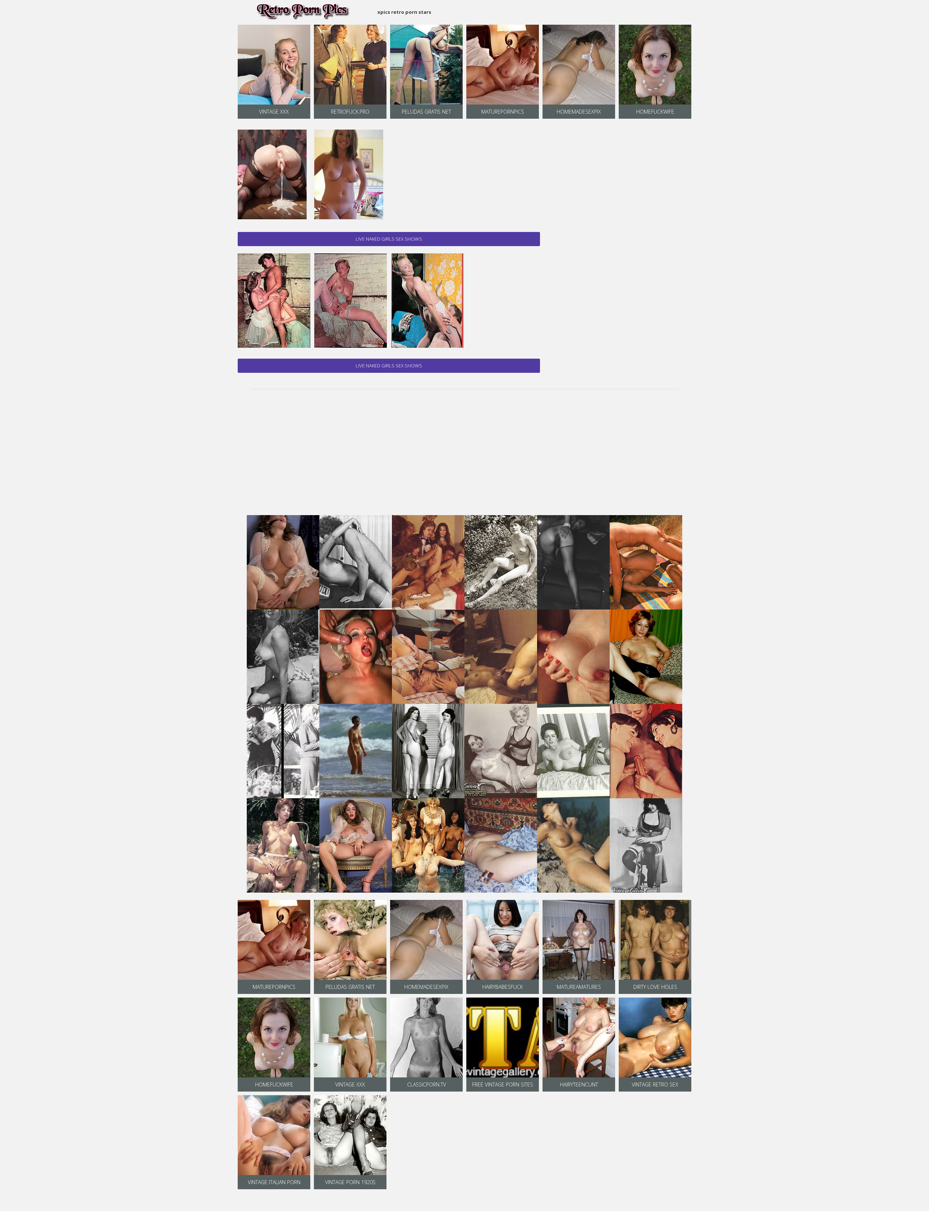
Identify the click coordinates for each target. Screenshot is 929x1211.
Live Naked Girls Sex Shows (389, 239)
